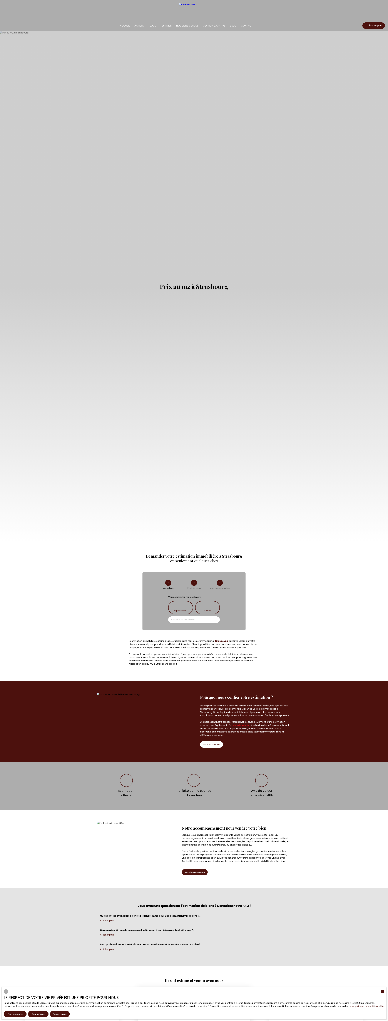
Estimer (167, 25)
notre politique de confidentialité (366, 1006)
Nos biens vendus (187, 25)
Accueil (125, 25)
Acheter (139, 25)
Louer (153, 25)
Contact (247, 25)
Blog (233, 25)
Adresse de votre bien (183, 619)
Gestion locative (214, 25)
